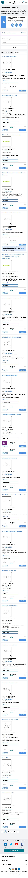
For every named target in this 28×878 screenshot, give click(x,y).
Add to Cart (22, 90)
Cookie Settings (24, 871)
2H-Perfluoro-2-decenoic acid (9, 683)
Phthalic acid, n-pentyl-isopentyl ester (11, 134)
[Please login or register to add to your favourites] (25, 87)
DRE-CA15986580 (12, 658)
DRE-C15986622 (11, 508)
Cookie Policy (18, 871)
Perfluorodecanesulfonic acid (9, 645)
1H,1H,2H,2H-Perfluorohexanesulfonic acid (13, 298)
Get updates (13, 850)
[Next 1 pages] (11, 831)
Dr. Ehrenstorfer (8, 72)
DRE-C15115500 (11, 427)
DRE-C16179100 (11, 188)
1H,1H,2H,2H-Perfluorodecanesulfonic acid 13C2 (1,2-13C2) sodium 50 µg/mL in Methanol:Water (13, 256)
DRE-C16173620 (11, 471)
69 (14, 831)
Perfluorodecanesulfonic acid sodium (11, 213)
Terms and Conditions (4, 871)
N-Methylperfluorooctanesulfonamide (11, 414)
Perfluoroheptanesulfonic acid (9, 375)
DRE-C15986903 (11, 311)
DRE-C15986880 (11, 388)
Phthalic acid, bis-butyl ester (9, 570)
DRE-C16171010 (11, 733)
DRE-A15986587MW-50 (13, 272)
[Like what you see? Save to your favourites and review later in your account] (19, 2)
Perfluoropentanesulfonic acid (9, 605)
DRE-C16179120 (11, 148)
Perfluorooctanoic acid (7, 792)
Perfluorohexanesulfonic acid (9, 95)
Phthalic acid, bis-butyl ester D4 (10, 719)
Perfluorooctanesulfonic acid (9, 56)
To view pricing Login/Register (5, 90)
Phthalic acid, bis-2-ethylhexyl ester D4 (12, 337)
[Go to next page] (18, 831)
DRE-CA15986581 (12, 226)
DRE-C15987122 (11, 544)
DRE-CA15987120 (12, 69)
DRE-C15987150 (11, 806)
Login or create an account (9, 32)
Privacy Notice (12, 871)
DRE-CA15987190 (12, 619)
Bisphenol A (5, 757)
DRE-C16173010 (11, 350)
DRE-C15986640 (11, 696)
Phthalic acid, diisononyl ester (9, 458)
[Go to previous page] (2, 831)
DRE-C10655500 (11, 771)
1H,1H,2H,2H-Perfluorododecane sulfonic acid (13, 494)
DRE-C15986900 (11, 108)
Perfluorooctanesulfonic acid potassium (12, 531)
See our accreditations (19, 21)
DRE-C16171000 (11, 583)
